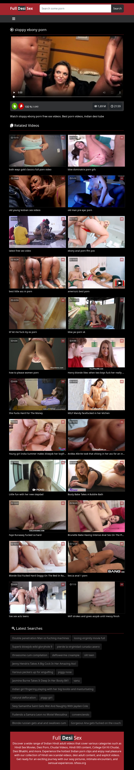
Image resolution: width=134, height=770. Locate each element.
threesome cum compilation (29, 655)
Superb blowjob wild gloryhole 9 (32, 646)
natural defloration (24, 697)
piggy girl (46, 697)
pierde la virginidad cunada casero (78, 646)
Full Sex (21, 8)
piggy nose (65, 672)
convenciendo (80, 714)
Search (117, 8)
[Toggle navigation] (13, 18)
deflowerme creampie (65, 655)
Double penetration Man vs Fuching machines (40, 638)
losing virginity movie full (89, 638)
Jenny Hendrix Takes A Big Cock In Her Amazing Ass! (44, 663)
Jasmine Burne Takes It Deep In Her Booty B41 (40, 680)
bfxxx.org (80, 763)
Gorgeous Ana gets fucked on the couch (96, 723)
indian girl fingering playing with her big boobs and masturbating (52, 689)
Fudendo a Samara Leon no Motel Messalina (39, 714)
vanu (77, 680)
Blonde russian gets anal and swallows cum (39, 723)
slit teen (89, 655)
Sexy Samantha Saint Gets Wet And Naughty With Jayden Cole (50, 706)
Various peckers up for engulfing (32, 672)
